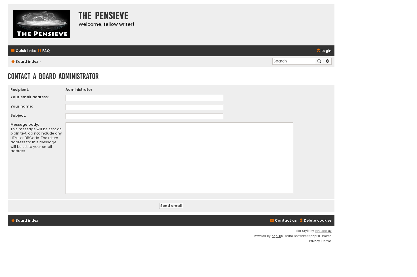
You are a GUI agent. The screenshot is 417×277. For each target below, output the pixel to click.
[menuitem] (43, 51)
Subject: (18, 115)
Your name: (21, 106)
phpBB (276, 236)
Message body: (24, 124)
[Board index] (41, 25)
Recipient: (19, 89)
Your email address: (29, 97)
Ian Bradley (323, 231)
